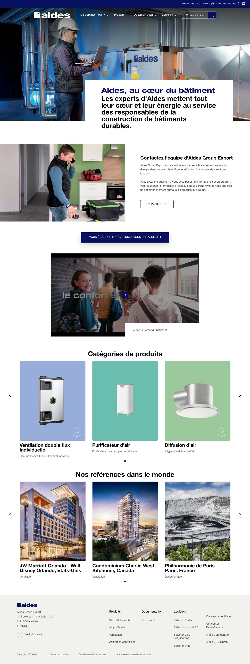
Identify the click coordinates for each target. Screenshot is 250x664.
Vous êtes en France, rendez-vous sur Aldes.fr (125, 237)
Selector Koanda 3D (186, 627)
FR (243, 4)
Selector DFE (182, 646)
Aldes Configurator (217, 635)
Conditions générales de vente (92, 655)
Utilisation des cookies (57, 655)
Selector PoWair (183, 620)
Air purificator (117, 627)
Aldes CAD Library (217, 642)
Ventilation (115, 635)
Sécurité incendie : (120, 620)
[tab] (121, 461)
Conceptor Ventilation (219, 616)
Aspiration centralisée (122, 642)
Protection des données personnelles (134, 655)
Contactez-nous (157, 204)
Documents (148, 620)
